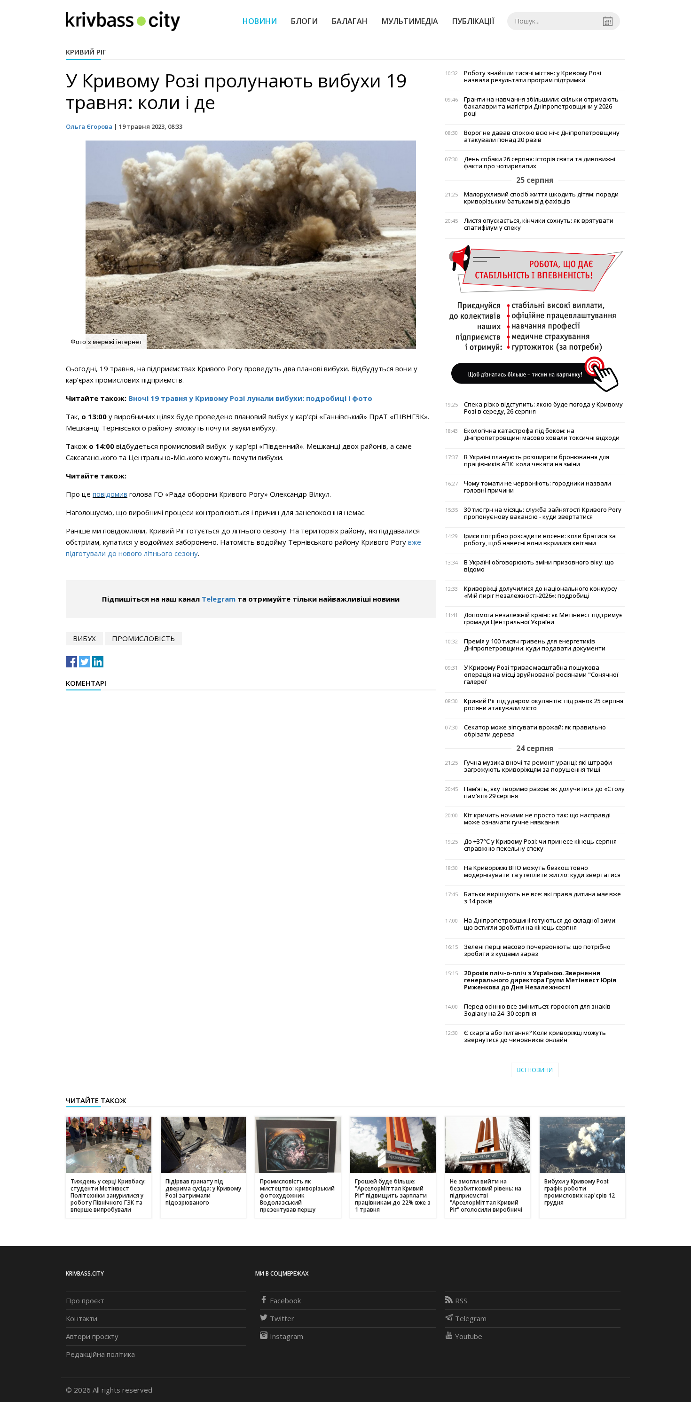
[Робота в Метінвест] (535, 317)
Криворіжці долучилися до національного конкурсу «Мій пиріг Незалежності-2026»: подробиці (540, 592)
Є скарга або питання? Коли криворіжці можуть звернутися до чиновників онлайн (535, 1036)
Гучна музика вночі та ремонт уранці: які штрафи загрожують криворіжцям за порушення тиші (538, 766)
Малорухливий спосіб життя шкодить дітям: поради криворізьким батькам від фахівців (541, 198)
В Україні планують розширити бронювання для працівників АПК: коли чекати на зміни (536, 461)
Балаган (350, 21)
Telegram (219, 598)
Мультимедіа (410, 21)
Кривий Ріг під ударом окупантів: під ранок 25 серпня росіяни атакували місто (543, 704)
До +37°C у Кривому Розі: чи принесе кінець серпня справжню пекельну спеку (540, 845)
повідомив (110, 494)
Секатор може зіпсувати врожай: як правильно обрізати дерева (535, 731)
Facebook (285, 1300)
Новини (260, 21)
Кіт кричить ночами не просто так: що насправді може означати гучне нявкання (537, 819)
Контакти (81, 1318)
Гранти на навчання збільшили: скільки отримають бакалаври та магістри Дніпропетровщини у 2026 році (541, 106)
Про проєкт (85, 1300)
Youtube (468, 1336)
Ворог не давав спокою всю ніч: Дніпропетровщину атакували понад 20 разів (542, 136)
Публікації (473, 21)
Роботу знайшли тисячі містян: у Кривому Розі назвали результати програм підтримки (532, 77)
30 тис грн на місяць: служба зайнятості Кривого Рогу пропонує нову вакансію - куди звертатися (542, 513)
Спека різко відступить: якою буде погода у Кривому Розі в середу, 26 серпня (543, 408)
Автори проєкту (92, 1336)
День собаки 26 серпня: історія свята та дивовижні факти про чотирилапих (539, 163)
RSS (461, 1300)
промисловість (143, 638)
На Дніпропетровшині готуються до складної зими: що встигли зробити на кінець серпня (540, 924)
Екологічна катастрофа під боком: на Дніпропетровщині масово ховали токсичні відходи (542, 434)
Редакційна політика (100, 1354)
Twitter (282, 1318)
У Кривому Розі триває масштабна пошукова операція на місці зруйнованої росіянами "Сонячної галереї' (541, 674)
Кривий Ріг (86, 51)
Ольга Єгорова (89, 126)
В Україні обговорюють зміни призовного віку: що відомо (539, 566)
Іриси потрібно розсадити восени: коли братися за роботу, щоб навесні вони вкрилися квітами (540, 540)
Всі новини (535, 1070)
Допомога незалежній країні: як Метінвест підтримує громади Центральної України (543, 618)
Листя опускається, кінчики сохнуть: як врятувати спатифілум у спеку (538, 224)
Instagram (286, 1336)
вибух (84, 638)
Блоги (304, 21)
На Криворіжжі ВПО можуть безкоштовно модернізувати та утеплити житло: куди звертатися (542, 871)
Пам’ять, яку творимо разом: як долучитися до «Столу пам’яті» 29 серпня (544, 792)
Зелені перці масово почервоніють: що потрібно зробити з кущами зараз (537, 950)
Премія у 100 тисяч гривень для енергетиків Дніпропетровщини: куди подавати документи (534, 645)
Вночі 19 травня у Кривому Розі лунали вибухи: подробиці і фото (250, 398)
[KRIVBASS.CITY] (123, 21)
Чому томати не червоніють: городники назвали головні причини (537, 487)
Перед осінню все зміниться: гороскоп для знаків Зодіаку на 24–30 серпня (537, 1010)
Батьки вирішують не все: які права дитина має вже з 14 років (542, 898)
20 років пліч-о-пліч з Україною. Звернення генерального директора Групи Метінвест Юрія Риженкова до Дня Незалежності (540, 980)
